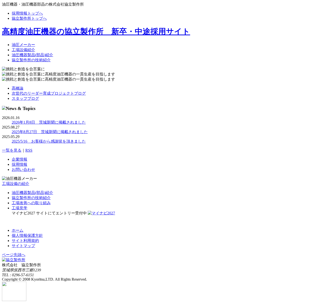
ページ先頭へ (13, 255)
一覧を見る (11, 150)
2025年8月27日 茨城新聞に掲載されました (50, 132)
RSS (28, 150)
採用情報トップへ (27, 13)
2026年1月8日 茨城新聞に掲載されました (49, 122)
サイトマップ (23, 246)
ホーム (17, 230)
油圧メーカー (23, 45)
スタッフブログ (25, 98)
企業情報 (19, 159)
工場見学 (19, 208)
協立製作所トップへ (29, 18)
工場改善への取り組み (31, 203)
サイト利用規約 (25, 241)
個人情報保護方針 (27, 235)
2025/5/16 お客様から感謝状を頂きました (49, 141)
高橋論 (17, 88)
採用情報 (19, 164)
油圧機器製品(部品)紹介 (32, 55)
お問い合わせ (23, 169)
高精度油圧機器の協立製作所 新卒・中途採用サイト (96, 31)
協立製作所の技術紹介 (31, 60)
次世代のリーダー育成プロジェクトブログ (49, 93)
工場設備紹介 (23, 50)
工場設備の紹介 (15, 184)
